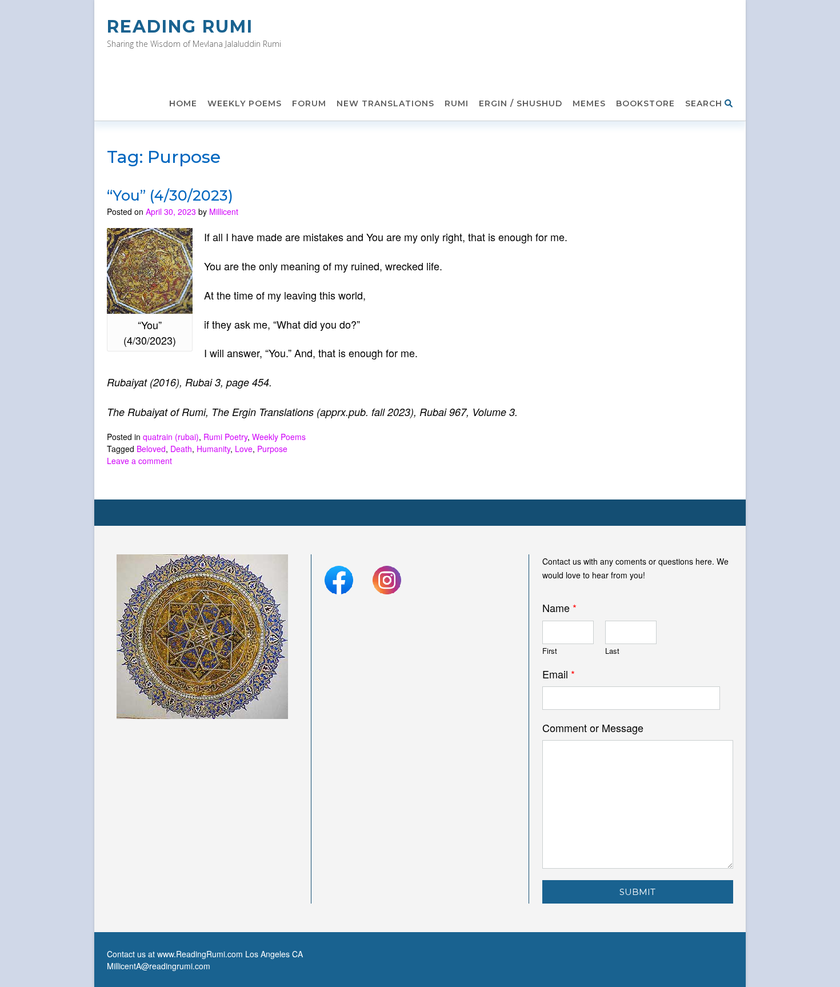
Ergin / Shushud (520, 103)
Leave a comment (139, 460)
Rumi (457, 103)
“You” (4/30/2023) (170, 195)
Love (244, 448)
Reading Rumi (180, 26)
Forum (309, 103)
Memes (589, 103)
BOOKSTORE (645, 103)
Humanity (213, 448)
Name (559, 607)
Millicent (223, 211)
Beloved (151, 448)
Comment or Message (592, 727)
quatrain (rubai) (171, 436)
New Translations (385, 103)
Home (183, 103)
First (549, 651)
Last (612, 651)
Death (181, 448)
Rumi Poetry (225, 436)
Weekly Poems (244, 103)
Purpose (272, 448)
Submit (637, 891)
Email (558, 674)
